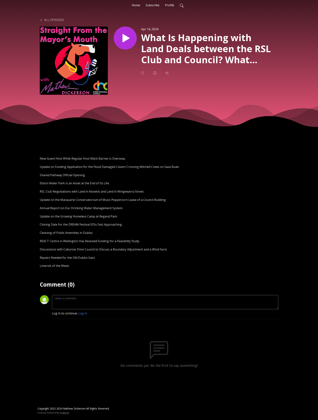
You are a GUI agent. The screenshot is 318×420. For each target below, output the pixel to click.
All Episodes (54, 20)
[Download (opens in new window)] (155, 73)
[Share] (167, 73)
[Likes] (143, 73)
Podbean (64, 412)
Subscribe (152, 5)
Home (136, 5)
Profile (169, 5)
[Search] (181, 5)
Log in (82, 313)
